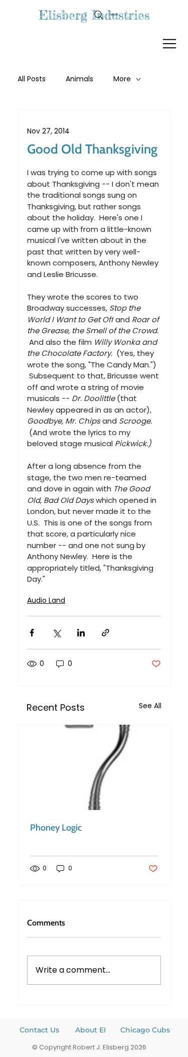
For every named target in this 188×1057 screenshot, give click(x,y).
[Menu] (169, 44)
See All (150, 706)
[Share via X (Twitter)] (56, 632)
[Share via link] (105, 632)
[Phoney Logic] (94, 767)
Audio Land (46, 600)
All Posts (32, 79)
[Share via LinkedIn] (81, 632)
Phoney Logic (56, 827)
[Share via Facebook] (32, 632)
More (122, 79)
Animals (79, 79)
